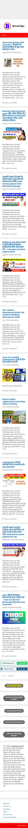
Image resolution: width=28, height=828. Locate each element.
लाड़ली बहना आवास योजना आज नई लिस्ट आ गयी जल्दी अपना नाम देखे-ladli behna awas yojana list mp (13, 532)
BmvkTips (18, 26)
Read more (19, 98)
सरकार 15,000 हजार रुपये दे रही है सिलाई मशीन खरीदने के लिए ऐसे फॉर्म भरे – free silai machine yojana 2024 (14, 247)
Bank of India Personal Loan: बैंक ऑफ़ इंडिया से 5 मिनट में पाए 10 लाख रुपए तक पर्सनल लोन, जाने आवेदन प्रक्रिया (14, 116)
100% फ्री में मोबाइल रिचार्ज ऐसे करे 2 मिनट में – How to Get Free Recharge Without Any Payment (13, 600)
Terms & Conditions (9, 817)
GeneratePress (22, 825)
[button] (26, 35)
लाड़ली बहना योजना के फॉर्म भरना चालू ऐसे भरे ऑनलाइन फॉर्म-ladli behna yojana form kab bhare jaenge (12, 181)
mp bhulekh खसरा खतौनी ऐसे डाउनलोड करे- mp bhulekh (13, 464)
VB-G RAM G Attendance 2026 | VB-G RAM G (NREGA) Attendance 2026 (13, 313)
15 (8, 676)
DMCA (5, 812)
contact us (6, 806)
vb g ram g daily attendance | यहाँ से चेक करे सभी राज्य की (13, 359)
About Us (6, 803)
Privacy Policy (7, 814)
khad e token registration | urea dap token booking (13, 401)
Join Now (23, 663)
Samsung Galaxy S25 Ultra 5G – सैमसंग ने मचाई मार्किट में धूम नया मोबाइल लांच (13, 46)
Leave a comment (10, 103)
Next (12, 676)
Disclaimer (6, 809)
